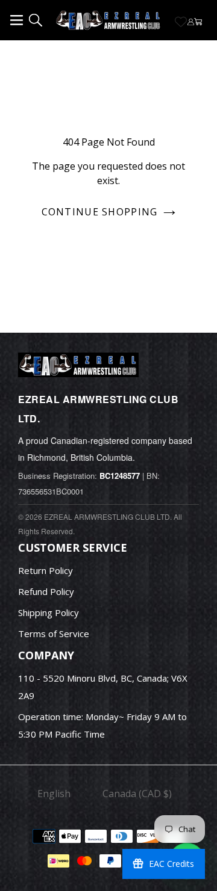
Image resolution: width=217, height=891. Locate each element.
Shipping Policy (48, 612)
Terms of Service (53, 633)
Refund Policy (46, 591)
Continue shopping (100, 211)
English (54, 793)
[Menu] (19, 18)
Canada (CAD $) (137, 793)
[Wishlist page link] (181, 22)
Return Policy (45, 570)
